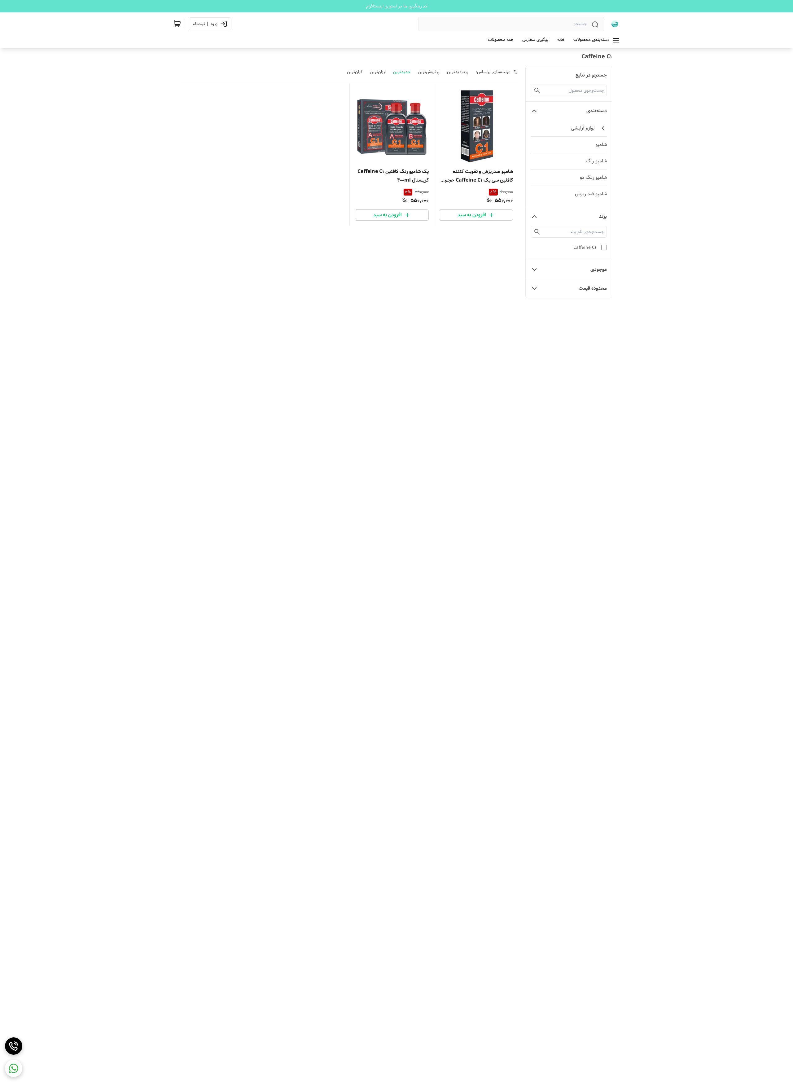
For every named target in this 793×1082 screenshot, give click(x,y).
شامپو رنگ (596, 161)
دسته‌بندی (596, 111)
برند (603, 216)
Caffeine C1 (584, 247)
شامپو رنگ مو (593, 177)
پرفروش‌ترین (429, 71)
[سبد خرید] (177, 24)
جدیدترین (401, 71)
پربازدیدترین (457, 71)
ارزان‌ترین (378, 71)
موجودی (598, 269)
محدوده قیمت (593, 288)
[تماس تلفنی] (13, 1046)
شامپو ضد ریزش (591, 194)
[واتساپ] (13, 1068)
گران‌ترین (354, 71)
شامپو (601, 144)
